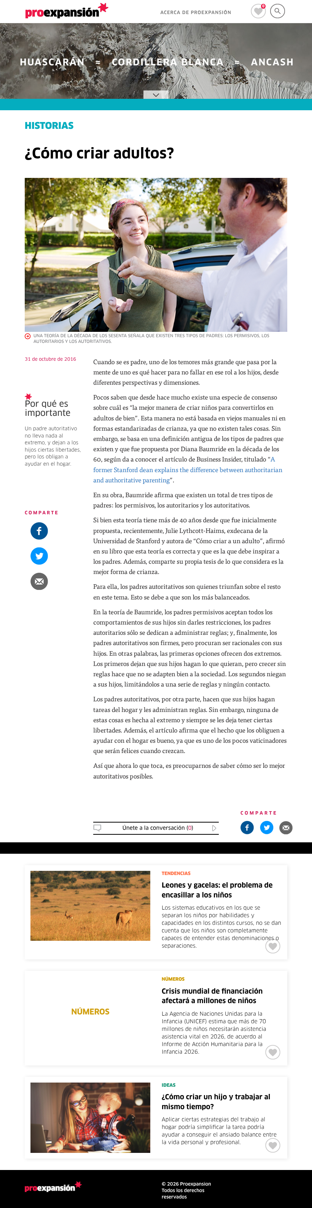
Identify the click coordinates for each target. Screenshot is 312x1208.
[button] (53, 581)
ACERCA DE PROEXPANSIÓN (195, 13)
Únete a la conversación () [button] (158, 828)
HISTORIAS (49, 126)
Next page (234, 1162)
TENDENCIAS (176, 874)
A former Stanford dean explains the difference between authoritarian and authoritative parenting (187, 469)
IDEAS (168, 1085)
